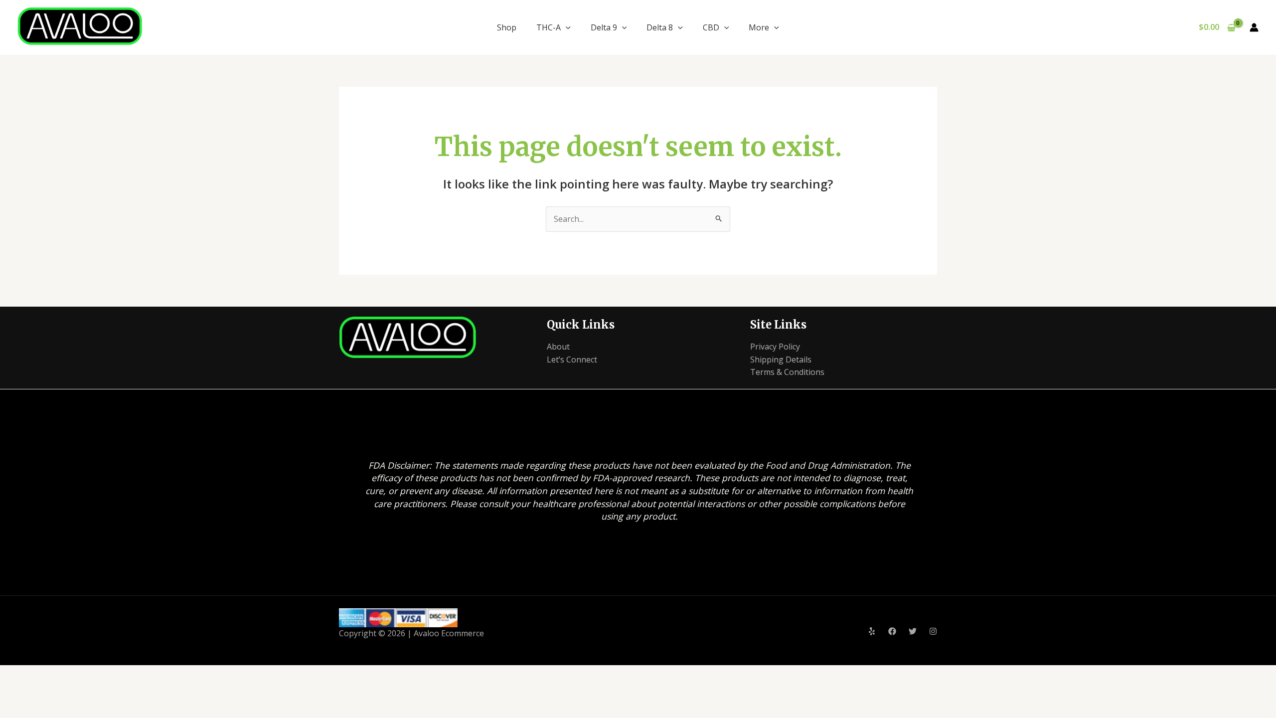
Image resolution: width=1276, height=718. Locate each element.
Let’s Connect (572, 359)
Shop (506, 27)
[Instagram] (933, 631)
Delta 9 (604, 27)
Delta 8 (659, 27)
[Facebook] (892, 631)
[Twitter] (913, 631)
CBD (711, 27)
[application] (566, 27)
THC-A (548, 27)
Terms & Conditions (787, 371)
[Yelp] (872, 631)
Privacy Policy (775, 346)
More (759, 27)
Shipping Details (780, 359)
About (558, 346)
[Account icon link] (1254, 27)
